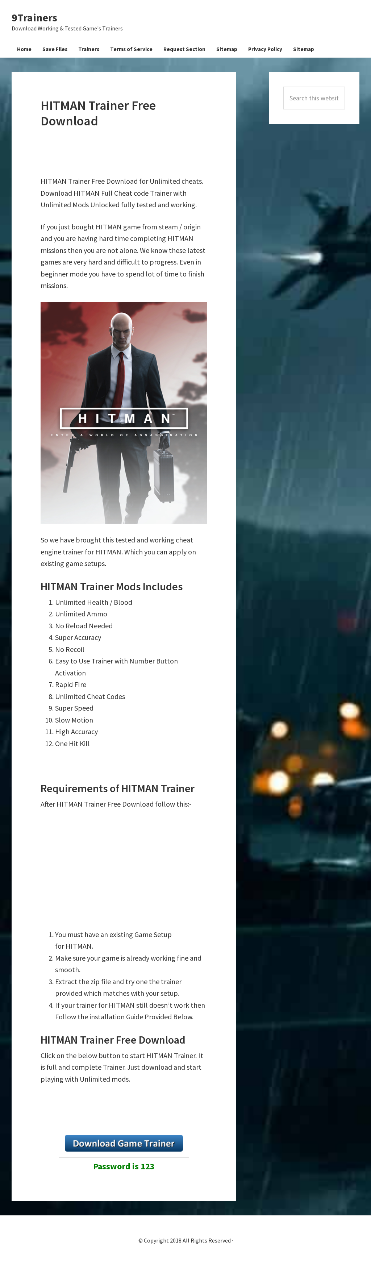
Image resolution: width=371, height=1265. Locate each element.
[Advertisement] (172, 152)
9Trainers (34, 17)
